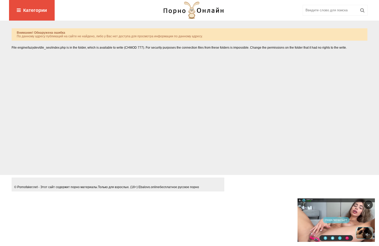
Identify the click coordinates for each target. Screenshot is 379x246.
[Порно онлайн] (189, 10)
